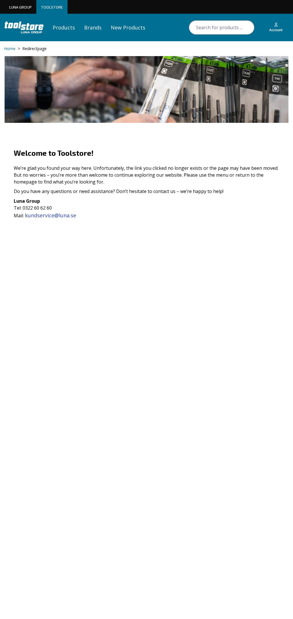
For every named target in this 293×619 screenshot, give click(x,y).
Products (64, 27)
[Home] (24, 27)
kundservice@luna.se (50, 215)
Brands (93, 27)
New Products (128, 27)
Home (9, 48)
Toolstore (52, 7)
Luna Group (20, 7)
